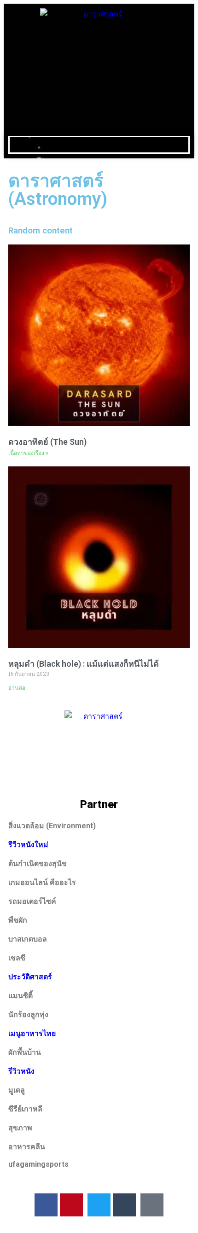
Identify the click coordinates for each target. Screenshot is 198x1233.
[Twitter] (99, 1204)
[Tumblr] (124, 1204)
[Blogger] (151, 1204)
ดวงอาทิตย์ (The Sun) (47, 442)
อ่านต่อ (16, 688)
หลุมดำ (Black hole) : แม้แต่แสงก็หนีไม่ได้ (83, 664)
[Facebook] (46, 1204)
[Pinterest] (71, 1204)
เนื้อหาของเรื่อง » (28, 453)
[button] (99, 144)
